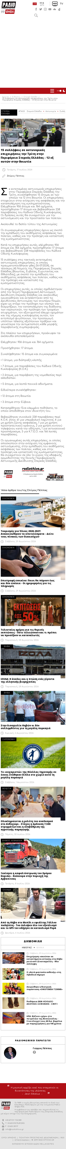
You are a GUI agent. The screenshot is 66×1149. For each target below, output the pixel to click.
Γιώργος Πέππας (42, 1048)
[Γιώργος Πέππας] (10, 1053)
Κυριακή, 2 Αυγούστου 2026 (19, 733)
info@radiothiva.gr (14, 1129)
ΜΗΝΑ (40, 947)
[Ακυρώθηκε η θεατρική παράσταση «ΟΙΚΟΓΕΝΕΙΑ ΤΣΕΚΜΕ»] (13, 988)
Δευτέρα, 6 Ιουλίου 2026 (17, 933)
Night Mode (61, 91)
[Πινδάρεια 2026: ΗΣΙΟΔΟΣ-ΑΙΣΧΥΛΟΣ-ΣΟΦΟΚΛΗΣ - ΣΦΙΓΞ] (13, 1003)
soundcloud (54, 9)
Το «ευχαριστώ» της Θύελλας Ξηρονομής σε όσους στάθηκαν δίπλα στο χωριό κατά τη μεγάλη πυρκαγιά (28, 774)
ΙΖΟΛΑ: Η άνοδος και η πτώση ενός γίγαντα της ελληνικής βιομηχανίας (27, 680)
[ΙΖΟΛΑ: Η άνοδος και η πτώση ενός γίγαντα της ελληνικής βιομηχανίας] (33, 661)
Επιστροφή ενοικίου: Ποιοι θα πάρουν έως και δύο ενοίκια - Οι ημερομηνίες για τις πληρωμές (27, 583)
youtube (50, 9)
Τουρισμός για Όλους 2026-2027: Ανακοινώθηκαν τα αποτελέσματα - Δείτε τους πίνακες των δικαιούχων (27, 533)
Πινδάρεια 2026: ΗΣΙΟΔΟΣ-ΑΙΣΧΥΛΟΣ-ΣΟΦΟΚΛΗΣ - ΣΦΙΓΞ (42, 1002)
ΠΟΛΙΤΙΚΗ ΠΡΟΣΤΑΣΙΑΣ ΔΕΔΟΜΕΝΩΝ (38, 1138)
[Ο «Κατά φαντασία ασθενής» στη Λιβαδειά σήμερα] (13, 974)
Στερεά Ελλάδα (30, 97)
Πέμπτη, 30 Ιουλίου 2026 (17, 834)
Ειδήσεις (16, 97)
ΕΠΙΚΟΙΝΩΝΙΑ (22, 1140)
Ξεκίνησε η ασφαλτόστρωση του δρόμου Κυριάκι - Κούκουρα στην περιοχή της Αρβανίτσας (26, 876)
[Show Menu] (52, 91)
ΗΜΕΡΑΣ (27, 947)
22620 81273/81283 (16, 1123)
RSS (62, 1138)
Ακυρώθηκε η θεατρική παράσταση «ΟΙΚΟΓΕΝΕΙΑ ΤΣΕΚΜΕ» (45, 988)
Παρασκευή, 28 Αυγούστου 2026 (22, 640)
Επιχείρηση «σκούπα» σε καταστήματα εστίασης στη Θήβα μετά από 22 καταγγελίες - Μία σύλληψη (44, 960)
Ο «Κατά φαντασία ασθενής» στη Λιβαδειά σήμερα (44, 973)
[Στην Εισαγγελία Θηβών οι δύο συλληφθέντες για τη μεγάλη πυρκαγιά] (33, 708)
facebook (36, 9)
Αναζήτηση (36, 15)
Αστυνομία (51, 111)
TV (61, 3)
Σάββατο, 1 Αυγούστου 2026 (19, 782)
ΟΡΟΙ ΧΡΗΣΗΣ (8, 1138)
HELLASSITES (47, 1144)
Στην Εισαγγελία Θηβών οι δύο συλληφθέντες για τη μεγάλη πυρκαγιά (25, 727)
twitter (40, 9)
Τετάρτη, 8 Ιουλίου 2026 (17, 884)
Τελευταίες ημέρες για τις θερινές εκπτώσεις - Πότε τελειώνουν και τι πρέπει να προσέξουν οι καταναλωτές (29, 632)
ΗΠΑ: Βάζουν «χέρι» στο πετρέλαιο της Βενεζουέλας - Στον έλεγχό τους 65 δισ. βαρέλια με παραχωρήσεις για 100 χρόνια (44, 1020)
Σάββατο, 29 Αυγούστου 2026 (20, 541)
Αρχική (5, 97)
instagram (45, 9)
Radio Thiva (8, 8)
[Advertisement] (33, 53)
